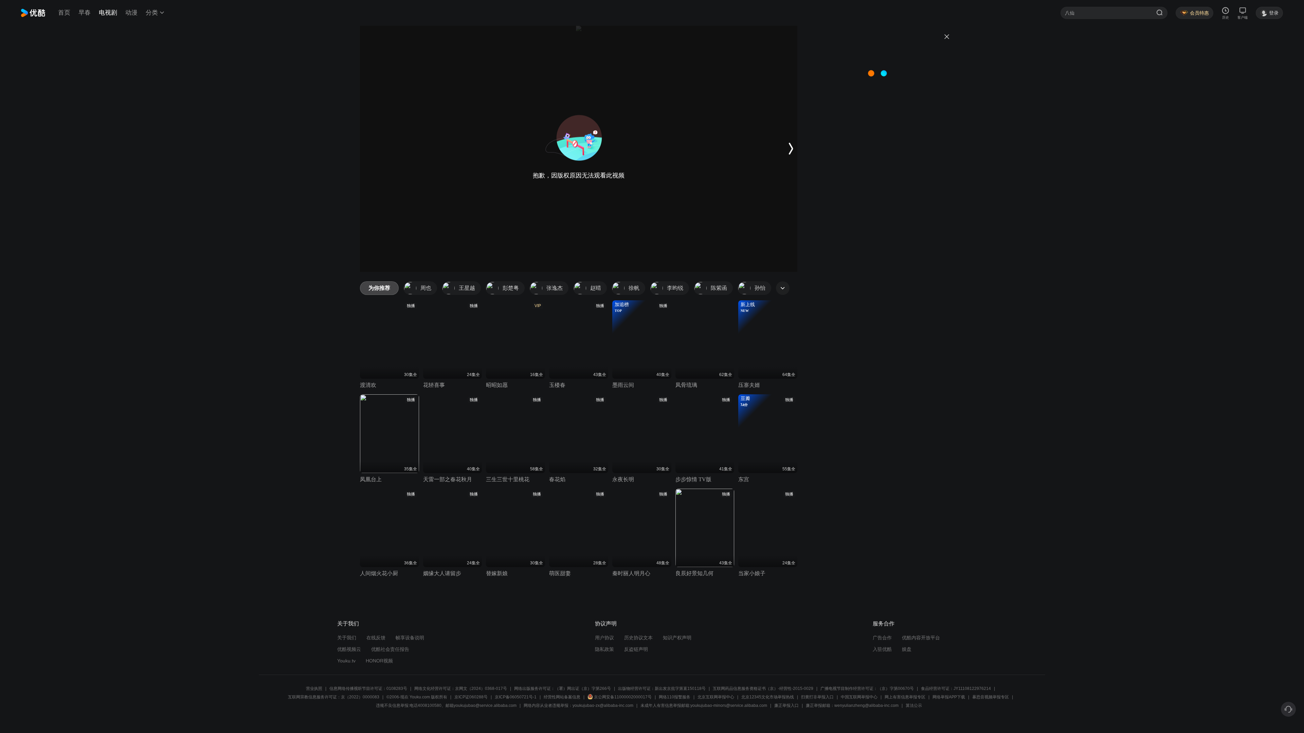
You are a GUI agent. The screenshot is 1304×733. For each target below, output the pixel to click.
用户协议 (604, 637)
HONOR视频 (379, 660)
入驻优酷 (882, 649)
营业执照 (314, 688)
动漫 (131, 12)
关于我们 (346, 637)
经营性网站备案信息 (562, 697)
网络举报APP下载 (948, 697)
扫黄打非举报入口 (817, 697)
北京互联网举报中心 (716, 697)
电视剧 (108, 12)
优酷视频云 (349, 649)
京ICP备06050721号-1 (516, 697)
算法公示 (914, 705)
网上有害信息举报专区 (905, 697)
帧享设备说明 (410, 637)
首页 (64, 12)
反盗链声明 (636, 649)
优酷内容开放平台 (921, 637)
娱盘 (906, 649)
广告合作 (882, 637)
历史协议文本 (638, 637)
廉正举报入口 (786, 705)
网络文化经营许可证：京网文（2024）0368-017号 (460, 688)
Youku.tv (346, 660)
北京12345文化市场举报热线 (767, 697)
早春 (84, 12)
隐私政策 (604, 649)
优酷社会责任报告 (390, 649)
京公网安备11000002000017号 (623, 697)
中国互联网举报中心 (859, 697)
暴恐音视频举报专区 (990, 697)
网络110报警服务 (674, 697)
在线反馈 (375, 637)
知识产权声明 (677, 637)
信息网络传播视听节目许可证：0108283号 (368, 688)
